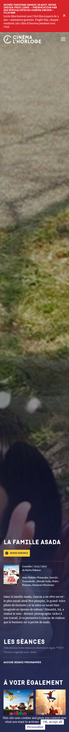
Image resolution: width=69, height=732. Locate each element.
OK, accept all (52, 721)
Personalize (35, 727)
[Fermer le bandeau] (64, 16)
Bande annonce (19, 553)
